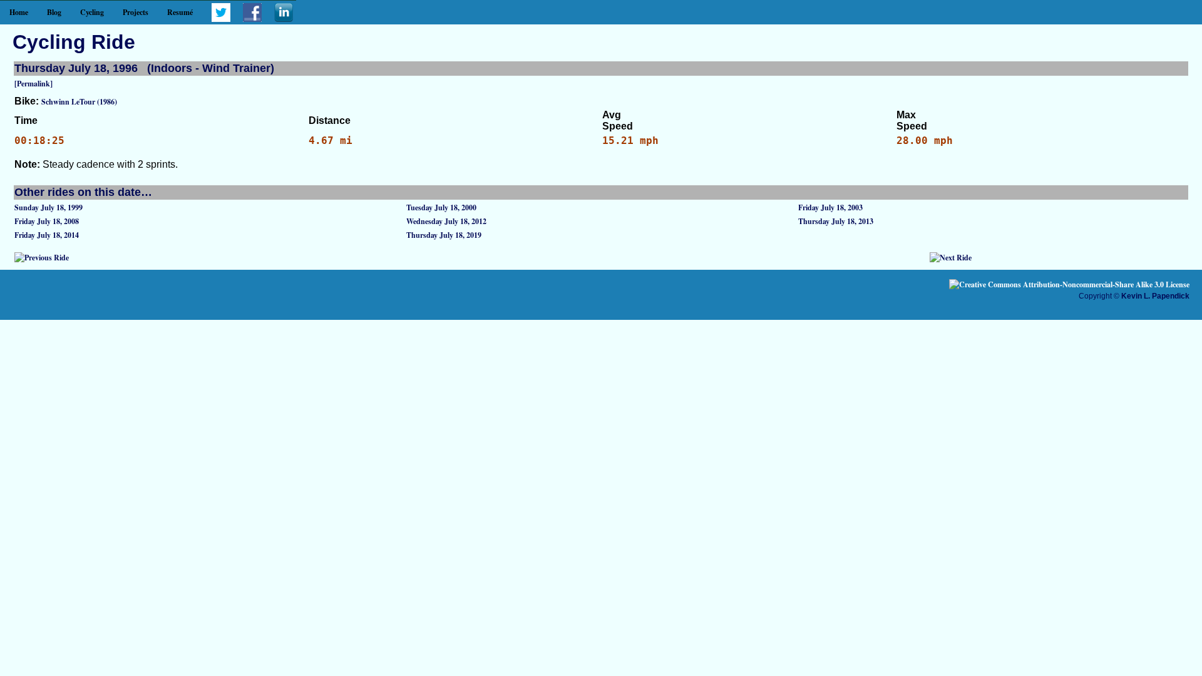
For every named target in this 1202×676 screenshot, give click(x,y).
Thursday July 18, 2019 (443, 235)
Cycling (92, 12)
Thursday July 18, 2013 (835, 221)
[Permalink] (33, 83)
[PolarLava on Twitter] (221, 19)
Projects (135, 12)
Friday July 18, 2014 (46, 235)
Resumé (180, 12)
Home (18, 12)
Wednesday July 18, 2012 (446, 221)
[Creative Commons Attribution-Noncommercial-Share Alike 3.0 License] (1069, 284)
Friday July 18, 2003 (830, 207)
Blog (54, 12)
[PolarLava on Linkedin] (283, 19)
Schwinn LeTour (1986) (79, 101)
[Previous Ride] (41, 257)
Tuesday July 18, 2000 (441, 207)
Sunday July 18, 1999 (48, 207)
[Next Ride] (951, 257)
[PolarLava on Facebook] (252, 19)
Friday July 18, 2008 (46, 221)
